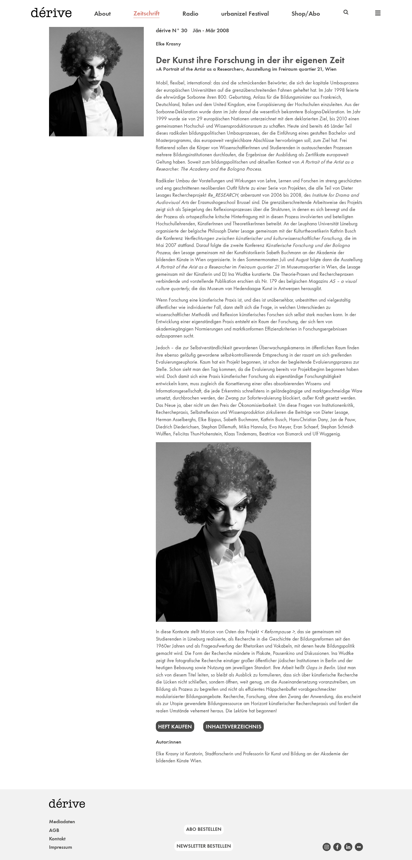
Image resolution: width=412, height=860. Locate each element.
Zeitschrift (146, 13)
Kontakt (57, 839)
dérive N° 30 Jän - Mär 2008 (192, 30)
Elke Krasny (168, 44)
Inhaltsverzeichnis (233, 726)
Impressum (60, 847)
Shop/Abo (305, 13)
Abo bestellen (203, 829)
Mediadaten (62, 821)
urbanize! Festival (245, 13)
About (102, 13)
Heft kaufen (175, 726)
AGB (54, 830)
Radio (190, 13)
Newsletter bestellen (204, 846)
